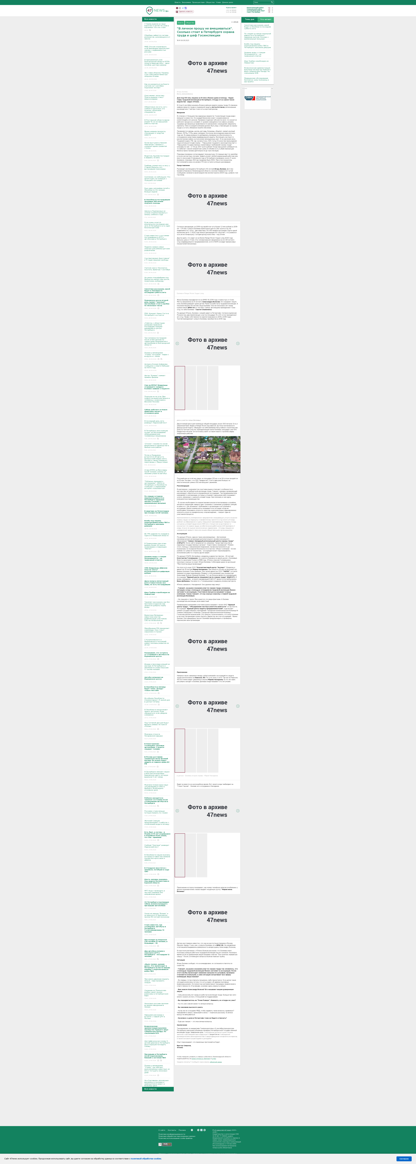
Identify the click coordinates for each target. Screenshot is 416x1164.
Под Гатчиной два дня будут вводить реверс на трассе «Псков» (156, 726)
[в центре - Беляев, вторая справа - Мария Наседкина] (207, 706)
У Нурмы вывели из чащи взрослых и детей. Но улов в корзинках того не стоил (156, 27)
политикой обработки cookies (146, 1159)
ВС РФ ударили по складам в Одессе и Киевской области (156, 536)
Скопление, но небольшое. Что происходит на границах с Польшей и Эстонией (157, 180)
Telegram (201, 1130)
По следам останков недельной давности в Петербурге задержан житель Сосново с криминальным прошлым (257, 36)
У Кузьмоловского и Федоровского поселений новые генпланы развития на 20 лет (156, 643)
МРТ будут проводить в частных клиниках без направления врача (154, 894)
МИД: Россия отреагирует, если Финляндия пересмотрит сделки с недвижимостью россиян (157, 50)
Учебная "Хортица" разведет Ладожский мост (156, 847)
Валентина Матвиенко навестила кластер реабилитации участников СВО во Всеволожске (155, 619)
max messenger (185, 8)
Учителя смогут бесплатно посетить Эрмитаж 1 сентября (157, 270)
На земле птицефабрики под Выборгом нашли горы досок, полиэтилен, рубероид (156, 281)
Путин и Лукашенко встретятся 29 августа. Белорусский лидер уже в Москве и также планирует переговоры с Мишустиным (156, 460)
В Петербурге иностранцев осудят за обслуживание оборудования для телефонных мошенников (156, 434)
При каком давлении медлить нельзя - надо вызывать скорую (156, 982)
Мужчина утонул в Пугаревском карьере (153, 736)
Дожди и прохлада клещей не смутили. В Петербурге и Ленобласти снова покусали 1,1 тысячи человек (157, 668)
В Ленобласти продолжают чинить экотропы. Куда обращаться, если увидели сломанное (156, 713)
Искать (272, 2)
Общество (210, 2)
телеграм (183, 8)
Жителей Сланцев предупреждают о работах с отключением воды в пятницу (157, 824)
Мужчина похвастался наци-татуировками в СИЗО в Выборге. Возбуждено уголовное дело (156, 789)
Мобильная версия (177, 8)
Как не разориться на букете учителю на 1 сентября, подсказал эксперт (156, 87)
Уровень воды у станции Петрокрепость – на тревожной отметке (254, 54)
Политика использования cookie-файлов (175, 1138)
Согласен (404, 1159)
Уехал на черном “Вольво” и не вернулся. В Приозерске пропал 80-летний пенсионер (156, 916)
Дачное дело (227, 2)
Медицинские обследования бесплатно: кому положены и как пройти (256, 80)
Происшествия (198, 2)
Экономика (186, 2)
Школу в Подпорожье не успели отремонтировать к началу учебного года (155, 214)
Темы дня (249, 19)
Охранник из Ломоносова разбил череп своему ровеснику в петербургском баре (156, 994)
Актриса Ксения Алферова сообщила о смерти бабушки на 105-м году (156, 367)
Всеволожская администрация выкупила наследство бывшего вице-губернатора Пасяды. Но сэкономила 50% (257, 70)
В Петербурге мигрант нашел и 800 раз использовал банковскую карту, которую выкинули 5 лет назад (156, 775)
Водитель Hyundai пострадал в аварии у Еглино (156, 158)
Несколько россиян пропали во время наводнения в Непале (156, 1006)
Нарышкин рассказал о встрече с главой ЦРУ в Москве (154, 1018)
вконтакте (180, 8)
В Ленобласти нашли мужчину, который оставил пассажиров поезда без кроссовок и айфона (157, 859)
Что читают (265, 19)
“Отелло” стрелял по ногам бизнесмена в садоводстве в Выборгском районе (156, 447)
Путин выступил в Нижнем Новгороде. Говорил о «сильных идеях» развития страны (155, 146)
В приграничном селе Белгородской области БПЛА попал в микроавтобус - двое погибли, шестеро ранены (157, 63)
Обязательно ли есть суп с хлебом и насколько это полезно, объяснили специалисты (155, 111)
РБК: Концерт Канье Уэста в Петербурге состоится (156, 316)
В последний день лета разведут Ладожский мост (155, 423)
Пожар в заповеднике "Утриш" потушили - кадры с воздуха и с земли (156, 356)
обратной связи (216, 1062)
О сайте (161, 1130)
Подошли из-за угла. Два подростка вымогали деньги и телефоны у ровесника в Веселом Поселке (157, 400)
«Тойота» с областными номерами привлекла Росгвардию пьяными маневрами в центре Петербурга (154, 328)
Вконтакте (198, 1130)
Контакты (172, 1130)
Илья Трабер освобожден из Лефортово (256, 62)
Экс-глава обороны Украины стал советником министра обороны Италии (156, 76)
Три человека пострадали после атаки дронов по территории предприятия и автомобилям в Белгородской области (157, 342)
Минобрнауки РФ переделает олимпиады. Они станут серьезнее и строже (156, 631)
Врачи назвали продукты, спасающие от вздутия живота (155, 134)
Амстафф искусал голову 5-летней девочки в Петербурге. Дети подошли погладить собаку (157, 1045)
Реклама (182, 1130)
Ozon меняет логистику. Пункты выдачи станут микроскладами (154, 98)
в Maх (214, 1058)
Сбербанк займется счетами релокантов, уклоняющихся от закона (157, 38)
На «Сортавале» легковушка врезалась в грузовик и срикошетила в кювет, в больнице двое (156, 1084)
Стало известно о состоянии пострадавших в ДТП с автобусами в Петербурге (156, 238)
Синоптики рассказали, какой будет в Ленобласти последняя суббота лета (257, 26)
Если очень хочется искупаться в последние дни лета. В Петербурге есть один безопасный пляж (157, 226)
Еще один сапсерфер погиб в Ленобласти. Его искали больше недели (157, 191)
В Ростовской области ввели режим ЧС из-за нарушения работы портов (156, 123)
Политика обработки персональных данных (176, 1136)
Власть (178, 2)
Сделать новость (186, 11)
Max (205, 1130)
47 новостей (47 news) (222, 1130)
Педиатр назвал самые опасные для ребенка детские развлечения (157, 250)
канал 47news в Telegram (201, 1058)
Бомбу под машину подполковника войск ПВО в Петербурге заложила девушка (257, 45)
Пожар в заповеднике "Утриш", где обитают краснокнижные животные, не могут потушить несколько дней (157, 1070)
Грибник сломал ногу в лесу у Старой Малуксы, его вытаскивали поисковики (157, 168)
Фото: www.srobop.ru (185, 93)
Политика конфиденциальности (171, 1134)
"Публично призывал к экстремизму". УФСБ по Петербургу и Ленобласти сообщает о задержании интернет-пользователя (155, 486)
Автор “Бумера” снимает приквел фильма (154, 378)
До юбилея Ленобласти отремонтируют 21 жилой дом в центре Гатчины (157, 701)
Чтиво (218, 2)
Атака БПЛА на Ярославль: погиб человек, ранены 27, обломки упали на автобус (155, 473)
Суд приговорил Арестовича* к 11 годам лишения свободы (157, 261)
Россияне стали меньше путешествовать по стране (156, 813)
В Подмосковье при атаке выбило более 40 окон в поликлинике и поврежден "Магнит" (155, 547)
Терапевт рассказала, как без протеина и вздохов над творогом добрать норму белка (157, 606)
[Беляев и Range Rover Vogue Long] (207, 268)
